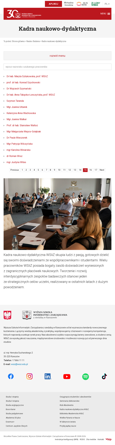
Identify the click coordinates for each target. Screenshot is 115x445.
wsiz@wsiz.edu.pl (19, 364)
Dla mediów (91, 439)
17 (96, 170)
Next (102, 170)
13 (75, 170)
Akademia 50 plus (13, 418)
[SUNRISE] (82, 4)
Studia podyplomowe (14, 414)
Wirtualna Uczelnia (68, 3)
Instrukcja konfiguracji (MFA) (66, 439)
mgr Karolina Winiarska (18, 150)
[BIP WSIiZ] (108, 439)
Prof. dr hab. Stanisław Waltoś (22, 125)
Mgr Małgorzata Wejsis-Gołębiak (24, 131)
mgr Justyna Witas (16, 162)
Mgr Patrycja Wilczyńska (19, 143)
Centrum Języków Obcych (16, 426)
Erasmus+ (10, 422)
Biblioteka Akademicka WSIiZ (72, 414)
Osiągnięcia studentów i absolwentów (75, 397)
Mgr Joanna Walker (17, 119)
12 (69, 170)
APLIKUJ (53, 4)
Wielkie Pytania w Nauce (70, 418)
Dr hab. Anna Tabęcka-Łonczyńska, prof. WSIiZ (31, 94)
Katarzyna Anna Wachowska (21, 113)
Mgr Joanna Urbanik (17, 107)
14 (80, 170)
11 (64, 170)
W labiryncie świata (68, 422)
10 (59, 170)
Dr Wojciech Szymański (19, 88)
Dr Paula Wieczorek (17, 137)
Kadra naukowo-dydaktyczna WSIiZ (74, 409)
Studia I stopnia (12, 397)
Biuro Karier (10, 409)
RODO (82, 439)
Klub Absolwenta (66, 405)
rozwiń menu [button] (57, 55)
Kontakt (101, 439)
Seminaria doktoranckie (69, 401)
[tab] (57, 55)
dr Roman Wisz (14, 156)
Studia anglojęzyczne (15, 405)
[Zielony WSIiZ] (95, 4)
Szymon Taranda (15, 100)
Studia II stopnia (12, 401)
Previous (14, 170)
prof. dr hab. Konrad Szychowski (23, 82)
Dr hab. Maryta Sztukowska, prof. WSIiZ (27, 76)
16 (90, 170)
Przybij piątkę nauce (68, 426)
